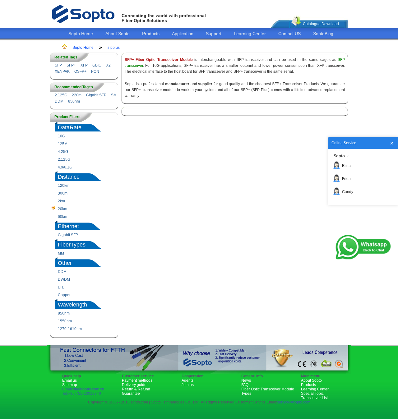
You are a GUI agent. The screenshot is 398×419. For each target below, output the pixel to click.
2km (61, 201)
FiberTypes (72, 245)
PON (95, 71)
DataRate (69, 127)
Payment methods (137, 380)
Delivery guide (134, 385)
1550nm (65, 321)
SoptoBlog (323, 33)
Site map (69, 385)
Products (151, 33)
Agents (187, 380)
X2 (108, 65)
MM (61, 253)
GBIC (96, 65)
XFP (84, 65)
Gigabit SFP (96, 95)
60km (62, 216)
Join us (188, 385)
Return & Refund (136, 389)
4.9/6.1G (65, 167)
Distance (69, 177)
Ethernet (68, 226)
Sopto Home (80, 33)
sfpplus (114, 47)
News (246, 380)
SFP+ (71, 65)
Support (213, 33)
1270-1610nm (70, 329)
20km (62, 209)
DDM (59, 101)
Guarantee (131, 393)
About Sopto (117, 33)
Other (65, 263)
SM (114, 95)
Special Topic (312, 393)
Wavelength (72, 305)
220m (76, 95)
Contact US (289, 33)
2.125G (61, 95)
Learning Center (250, 33)
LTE (61, 287)
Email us (69, 380)
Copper (64, 295)
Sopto (339, 155)
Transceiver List (314, 398)
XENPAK (62, 71)
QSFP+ (80, 71)
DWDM (64, 279)
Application (182, 33)
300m (62, 193)
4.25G (63, 152)
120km (63, 185)
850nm (74, 101)
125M (62, 144)
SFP (58, 65)
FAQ (244, 385)
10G (61, 136)
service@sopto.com (293, 402)
